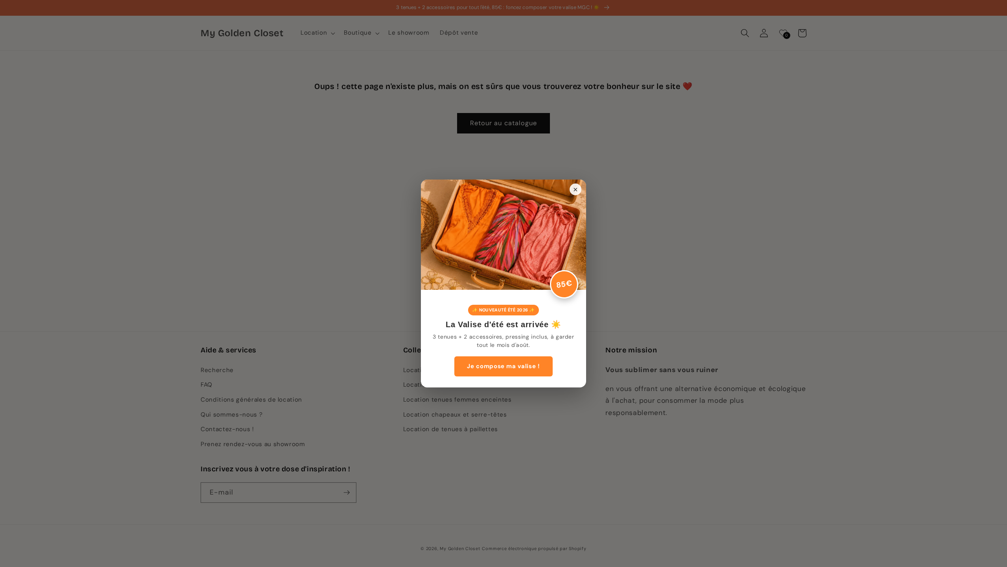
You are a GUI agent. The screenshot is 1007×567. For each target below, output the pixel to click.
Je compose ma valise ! (503, 366)
